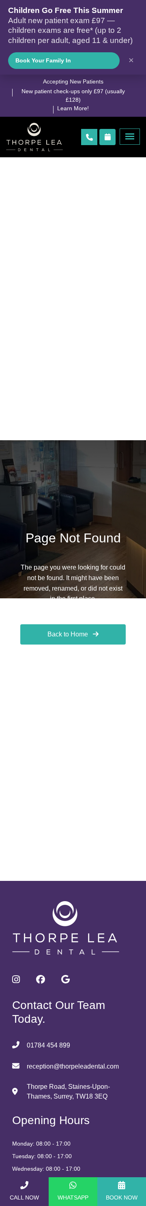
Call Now (24, 1197)
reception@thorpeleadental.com (73, 1066)
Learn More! (73, 108)
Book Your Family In (43, 60)
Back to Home (68, 634)
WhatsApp (73, 1197)
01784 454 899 (48, 1045)
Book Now (121, 1197)
